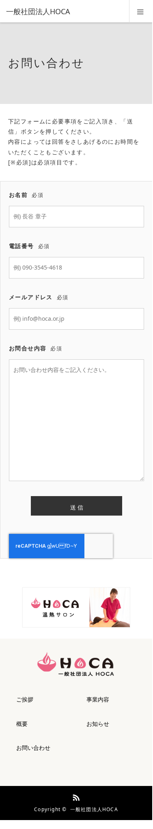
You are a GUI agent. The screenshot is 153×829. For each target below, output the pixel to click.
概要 (22, 724)
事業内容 (97, 699)
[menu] (140, 11)
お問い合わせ (33, 747)
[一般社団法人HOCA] (64, 11)
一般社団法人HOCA (94, 809)
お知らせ (97, 724)
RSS (75, 796)
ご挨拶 (24, 699)
